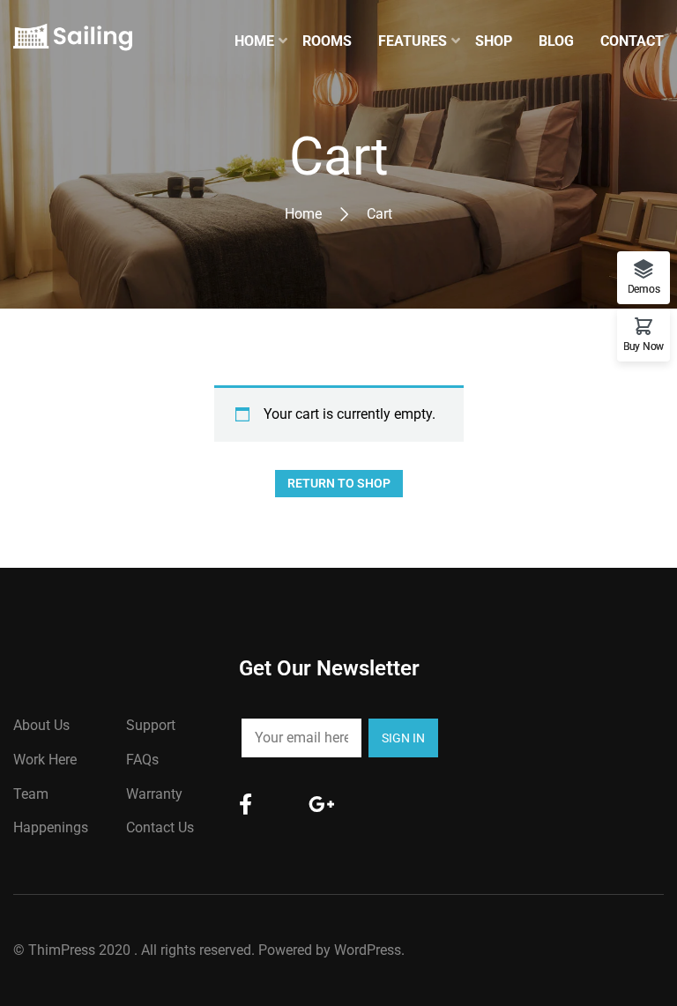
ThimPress (61, 950)
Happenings (50, 827)
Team (30, 794)
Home (303, 213)
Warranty (154, 794)
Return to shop (339, 483)
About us (41, 725)
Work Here (45, 759)
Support (150, 725)
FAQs (142, 759)
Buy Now (643, 346)
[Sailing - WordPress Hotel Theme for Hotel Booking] (72, 41)
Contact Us (160, 827)
